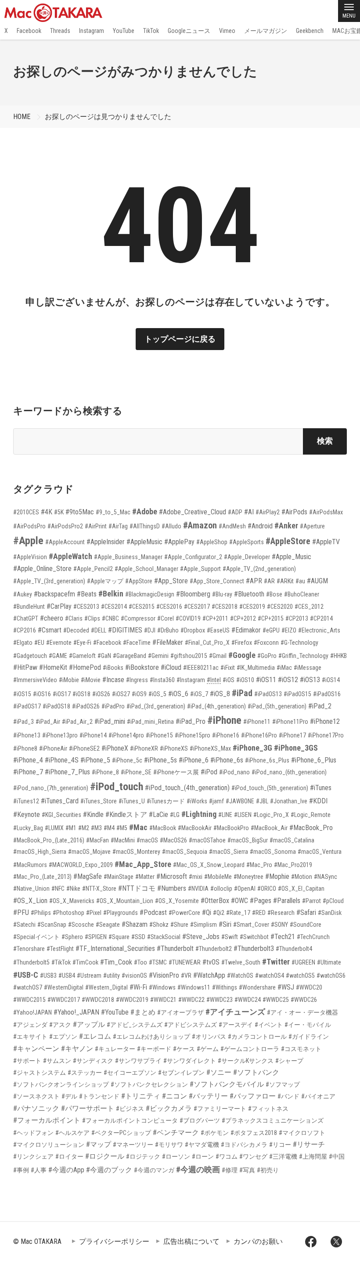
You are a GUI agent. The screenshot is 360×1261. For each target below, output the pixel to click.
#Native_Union (31, 888)
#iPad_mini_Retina (150, 721)
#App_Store (171, 581)
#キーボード (154, 1048)
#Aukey (22, 594)
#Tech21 (282, 936)
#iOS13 (310, 680)
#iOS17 (62, 693)
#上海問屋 (313, 1156)
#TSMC (158, 962)
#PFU (21, 912)
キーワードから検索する (67, 410)
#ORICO (266, 888)
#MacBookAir (195, 827)
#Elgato (22, 642)
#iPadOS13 (268, 693)
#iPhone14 (93, 735)
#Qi (206, 912)
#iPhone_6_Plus (313, 760)
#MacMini (123, 840)
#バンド (288, 1096)
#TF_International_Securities (115, 948)
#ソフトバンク (256, 1072)
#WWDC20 (309, 987)
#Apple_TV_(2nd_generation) (259, 568)
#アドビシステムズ (190, 1024)
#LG (175, 814)
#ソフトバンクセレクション (149, 1084)
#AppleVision (30, 556)
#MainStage (118, 876)
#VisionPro (164, 975)
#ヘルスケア (72, 1132)
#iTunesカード (166, 801)
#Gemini (158, 655)
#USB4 (66, 975)
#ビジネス (130, 1108)
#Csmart (49, 630)
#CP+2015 (271, 618)
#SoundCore (305, 924)
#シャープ (289, 1060)
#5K (59, 512)
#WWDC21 (163, 999)
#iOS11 (266, 680)
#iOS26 (101, 693)
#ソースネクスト (36, 1096)
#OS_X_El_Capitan (301, 888)
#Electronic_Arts (319, 630)
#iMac (284, 667)
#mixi (195, 876)
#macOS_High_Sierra (39, 851)
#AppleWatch (70, 556)
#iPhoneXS (174, 748)
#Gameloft (82, 655)
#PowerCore (184, 912)
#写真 (247, 1170)
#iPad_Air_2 (77, 721)
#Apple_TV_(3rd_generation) (49, 581)
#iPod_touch (116, 786)
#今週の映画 (198, 1169)
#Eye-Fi (82, 642)
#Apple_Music (291, 557)
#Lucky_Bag (28, 827)
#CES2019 (252, 606)
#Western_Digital (106, 987)
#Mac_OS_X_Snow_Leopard (209, 864)
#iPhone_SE (136, 772)
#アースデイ (236, 1024)
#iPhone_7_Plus (67, 772)
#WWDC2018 (98, 999)
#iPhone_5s (160, 760)
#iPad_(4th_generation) (216, 706)
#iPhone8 (25, 748)
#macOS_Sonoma (273, 851)
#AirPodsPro (29, 526)
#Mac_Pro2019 (293, 864)
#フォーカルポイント (46, 1120)
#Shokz (159, 924)
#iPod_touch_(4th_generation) (187, 788)
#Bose (274, 594)
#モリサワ (169, 1144)
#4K (46, 512)
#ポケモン (215, 1132)
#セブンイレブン (181, 1072)
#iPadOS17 (27, 706)
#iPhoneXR (144, 748)
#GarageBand (129, 655)
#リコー (280, 1144)
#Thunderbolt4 (294, 948)
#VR (186, 975)
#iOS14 (331, 679)
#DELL (98, 630)
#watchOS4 (269, 975)
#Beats (87, 594)
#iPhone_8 (105, 772)
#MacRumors (30, 864)
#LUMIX (54, 827)
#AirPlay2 (268, 512)
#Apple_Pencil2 (93, 568)
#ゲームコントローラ (249, 1048)
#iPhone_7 (28, 772)
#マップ (98, 1144)
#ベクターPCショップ (121, 1132)
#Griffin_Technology (303, 655)
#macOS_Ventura (320, 851)
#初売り (268, 1170)
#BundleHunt (29, 606)
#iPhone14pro (126, 735)
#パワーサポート (87, 1108)
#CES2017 (197, 606)
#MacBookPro (231, 827)
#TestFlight (60, 948)
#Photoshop (68, 912)
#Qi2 (218, 912)
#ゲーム (208, 1048)
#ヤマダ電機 (202, 1144)
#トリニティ (140, 1096)
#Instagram (190, 679)
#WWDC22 (191, 999)
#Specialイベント (36, 936)
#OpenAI (245, 888)
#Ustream (89, 975)
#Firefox (241, 642)
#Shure (179, 924)
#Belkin (110, 593)
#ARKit (285, 581)
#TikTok (61, 962)
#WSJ (285, 987)
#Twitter (276, 961)
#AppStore (138, 581)
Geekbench (310, 30)
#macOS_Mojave (89, 851)
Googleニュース (189, 30)
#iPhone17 (292, 735)
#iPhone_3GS (296, 747)
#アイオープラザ (180, 1012)
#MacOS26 (173, 840)
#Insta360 (162, 679)
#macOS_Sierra (228, 851)
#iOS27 (121, 693)
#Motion (301, 876)
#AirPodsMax (326, 512)
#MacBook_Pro (311, 828)
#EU (39, 642)
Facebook (29, 30)
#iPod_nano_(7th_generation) (50, 787)
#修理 (230, 1170)
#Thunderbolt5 (31, 962)
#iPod (209, 772)
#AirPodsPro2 (65, 526)
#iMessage (307, 667)
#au (300, 581)
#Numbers (171, 888)
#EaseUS (218, 630)
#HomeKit (53, 667)
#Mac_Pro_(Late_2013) (42, 876)
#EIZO (288, 630)
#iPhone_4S (62, 760)
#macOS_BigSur (247, 840)
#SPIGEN (96, 936)
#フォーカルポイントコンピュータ (130, 1120)
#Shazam (135, 924)
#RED (259, 912)
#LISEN (243, 814)
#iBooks (113, 667)
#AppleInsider (105, 542)
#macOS (147, 840)
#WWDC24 (247, 999)
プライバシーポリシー (114, 1241)
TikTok (151, 30)
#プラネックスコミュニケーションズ (273, 1120)
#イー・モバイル (307, 1024)
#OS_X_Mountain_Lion (124, 900)
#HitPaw (25, 667)
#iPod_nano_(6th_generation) (289, 772)
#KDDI (318, 801)
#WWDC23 (219, 999)
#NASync (325, 876)
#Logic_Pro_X (271, 814)
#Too (140, 962)
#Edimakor (246, 630)
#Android (260, 526)
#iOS (228, 679)
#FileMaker (167, 642)
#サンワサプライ (138, 1060)
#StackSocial (163, 936)
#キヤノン (77, 1048)
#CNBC (110, 618)
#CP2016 (24, 630)
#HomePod (85, 667)
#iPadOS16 (327, 693)
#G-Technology (299, 642)
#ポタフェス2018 (253, 1132)
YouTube (123, 30)
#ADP (235, 512)
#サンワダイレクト (189, 1060)
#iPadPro (113, 706)
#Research (281, 912)
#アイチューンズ (235, 1011)
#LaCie (158, 814)
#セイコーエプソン (130, 1072)
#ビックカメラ (169, 1108)
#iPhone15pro (192, 735)
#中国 (337, 1156)
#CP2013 (296, 618)
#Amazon (200, 525)
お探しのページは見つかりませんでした (108, 116)
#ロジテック (143, 1156)
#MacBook (162, 827)
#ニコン (174, 1096)
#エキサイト (30, 1036)
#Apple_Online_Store (42, 568)
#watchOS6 (331, 975)
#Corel (165, 618)
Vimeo (227, 30)
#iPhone (224, 720)
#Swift (229, 936)
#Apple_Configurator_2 (193, 556)
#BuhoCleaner (301, 594)
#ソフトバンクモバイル (227, 1084)
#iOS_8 (220, 694)
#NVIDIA (198, 888)
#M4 (109, 827)
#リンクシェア (33, 1156)
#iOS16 (42, 693)
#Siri (225, 924)
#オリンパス (209, 1036)
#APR (254, 581)
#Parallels (286, 900)
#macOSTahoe (207, 840)
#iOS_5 (157, 693)
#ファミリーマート (220, 1108)
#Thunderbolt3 (254, 948)
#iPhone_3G (252, 747)
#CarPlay (59, 606)
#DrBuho (168, 630)
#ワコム (227, 1156)
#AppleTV (326, 542)
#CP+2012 (243, 618)
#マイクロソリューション (48, 1144)
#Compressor (138, 618)
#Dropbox (192, 630)
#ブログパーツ (200, 1120)
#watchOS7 (27, 987)
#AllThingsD (145, 526)
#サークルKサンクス (246, 1060)
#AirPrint (96, 526)
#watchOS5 (300, 975)
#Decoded (76, 630)
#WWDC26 (304, 999)
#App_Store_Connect (217, 581)
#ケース (184, 1048)
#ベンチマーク (176, 1132)
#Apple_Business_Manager (128, 556)
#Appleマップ (105, 581)
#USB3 (48, 975)
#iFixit (227, 667)
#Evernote (59, 642)
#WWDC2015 (29, 999)
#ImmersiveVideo (35, 679)
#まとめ (142, 1012)
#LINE (225, 814)
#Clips (92, 618)
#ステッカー (85, 1072)
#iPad (242, 693)
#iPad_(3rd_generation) (155, 706)
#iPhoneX (114, 748)
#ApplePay (179, 542)
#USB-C (25, 974)
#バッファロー (253, 1096)
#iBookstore (142, 667)
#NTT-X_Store (99, 888)
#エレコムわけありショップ (151, 1036)
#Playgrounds (120, 912)
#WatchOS (240, 975)
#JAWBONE (240, 801)
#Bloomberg (193, 594)
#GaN (104, 655)
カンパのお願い (258, 1241)
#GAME (58, 655)
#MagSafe (87, 876)
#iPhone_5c (127, 760)
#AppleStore (288, 541)
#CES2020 (280, 606)
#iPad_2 (319, 706)
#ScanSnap (51, 924)
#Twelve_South (240, 962)
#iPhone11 (256, 721)
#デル (69, 1096)
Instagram (91, 30)
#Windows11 (193, 987)
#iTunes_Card (60, 801)
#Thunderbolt (175, 948)
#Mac (138, 827)
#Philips (41, 912)
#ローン (203, 1156)
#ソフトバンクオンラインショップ (61, 1084)
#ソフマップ (283, 1084)
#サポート (27, 1060)
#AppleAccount (65, 542)
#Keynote (26, 814)
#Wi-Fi (138, 987)
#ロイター (69, 1156)
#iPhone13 (26, 735)
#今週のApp (66, 1170)
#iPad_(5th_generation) (277, 706)
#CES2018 (225, 606)
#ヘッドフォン (33, 1132)
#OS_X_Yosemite (177, 900)
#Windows (162, 987)
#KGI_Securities (61, 814)
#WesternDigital (63, 987)
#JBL (262, 801)
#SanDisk (330, 912)
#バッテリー (208, 1096)
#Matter (145, 876)
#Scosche (81, 924)
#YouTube (115, 1012)
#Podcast (153, 912)
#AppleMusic (144, 542)
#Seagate (108, 924)
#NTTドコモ (136, 888)
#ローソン (176, 1156)
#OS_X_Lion (30, 900)
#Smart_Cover (251, 924)
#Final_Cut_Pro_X (207, 642)
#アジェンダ (30, 1024)
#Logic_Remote (311, 814)
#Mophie (277, 876)
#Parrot (311, 900)
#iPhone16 (225, 735)
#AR (269, 581)
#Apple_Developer (247, 556)
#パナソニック (36, 1108)
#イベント (269, 1024)
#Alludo (171, 526)
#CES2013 (86, 606)
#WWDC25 (276, 999)
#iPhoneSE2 (84, 748)
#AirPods (294, 512)
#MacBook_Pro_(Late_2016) (48, 840)
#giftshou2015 (188, 655)
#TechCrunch (313, 936)
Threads (60, 30)
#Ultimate (329, 962)
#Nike (73, 888)
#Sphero (72, 936)
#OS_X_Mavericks (71, 900)
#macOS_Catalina (292, 840)
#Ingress (137, 679)
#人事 (39, 1170)
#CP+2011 (215, 618)
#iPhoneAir (53, 748)
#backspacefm (54, 594)
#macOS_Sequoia (184, 851)
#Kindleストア (126, 814)
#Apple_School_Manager (146, 568)
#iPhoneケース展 (176, 772)
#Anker (286, 525)
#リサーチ (309, 1144)
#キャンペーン (36, 1048)
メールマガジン (265, 30)
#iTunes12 (26, 801)
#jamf (216, 801)
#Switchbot (254, 936)
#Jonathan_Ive (288, 801)
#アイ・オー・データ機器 (302, 1012)
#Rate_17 (238, 912)
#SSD (138, 936)
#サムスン (57, 1060)
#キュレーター (115, 1048)
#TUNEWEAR (185, 962)
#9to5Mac (79, 512)
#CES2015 (142, 606)
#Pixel (93, 912)
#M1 (70, 827)
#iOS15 (22, 693)
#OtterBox (215, 900)
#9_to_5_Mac (113, 512)
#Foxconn (266, 642)
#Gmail (218, 655)
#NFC (58, 888)
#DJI (149, 630)
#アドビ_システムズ (134, 1024)
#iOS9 (139, 693)
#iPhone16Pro (259, 735)
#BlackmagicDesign (149, 594)
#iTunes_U (132, 801)
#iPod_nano (234, 772)
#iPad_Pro (190, 721)
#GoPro (267, 655)
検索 (325, 440)
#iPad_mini (109, 721)
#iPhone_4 (28, 760)
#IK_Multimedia (256, 667)
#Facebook (107, 642)
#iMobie (69, 679)
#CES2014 (114, 606)
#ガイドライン (308, 1036)
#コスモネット (301, 1048)
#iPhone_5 (95, 760)
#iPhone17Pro (326, 735)
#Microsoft (171, 876)
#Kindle (93, 814)
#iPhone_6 (194, 760)
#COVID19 (188, 618)
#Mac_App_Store (143, 864)
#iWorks (197, 801)
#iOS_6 (178, 694)
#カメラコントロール (257, 1036)
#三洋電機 (283, 1156)
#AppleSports (246, 542)
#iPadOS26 (86, 706)
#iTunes (320, 788)
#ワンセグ (253, 1156)
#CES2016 (169, 606)
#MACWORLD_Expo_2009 (81, 864)
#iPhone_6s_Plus (267, 760)
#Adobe (144, 511)
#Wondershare (257, 987)
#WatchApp (209, 975)
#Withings (224, 987)
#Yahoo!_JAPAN (76, 1012)
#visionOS (134, 975)
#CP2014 (321, 618)
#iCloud (171, 667)
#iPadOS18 (56, 706)
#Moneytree (248, 876)
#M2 (83, 827)
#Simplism (203, 924)
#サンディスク (93, 1060)
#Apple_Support (200, 568)
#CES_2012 (309, 606)
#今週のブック (109, 1170)
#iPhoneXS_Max (210, 748)
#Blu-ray (222, 594)
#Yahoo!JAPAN (32, 1012)
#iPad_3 (23, 721)
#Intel (214, 679)
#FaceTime (137, 642)
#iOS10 (245, 679)
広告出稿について (191, 1241)
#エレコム (95, 1036)
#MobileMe (218, 876)
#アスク (60, 1024)
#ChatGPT (25, 618)
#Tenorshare (29, 948)
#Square (119, 936)
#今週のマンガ (154, 1170)
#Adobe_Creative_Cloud (192, 512)
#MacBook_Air (269, 827)
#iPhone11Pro (290, 721)
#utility (111, 975)
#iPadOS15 (297, 693)
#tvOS (211, 962)
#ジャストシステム (39, 1072)
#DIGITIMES (125, 630)
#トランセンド (99, 1096)
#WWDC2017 (63, 999)
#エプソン (63, 1036)
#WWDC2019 (132, 999)
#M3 (96, 827)
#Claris (74, 618)
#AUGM (317, 581)
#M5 (121, 827)
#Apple (28, 541)
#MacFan (97, 840)
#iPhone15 (159, 735)
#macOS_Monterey (136, 851)
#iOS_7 (199, 693)
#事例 (21, 1170)
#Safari (306, 912)
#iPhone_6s (226, 760)
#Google (242, 655)
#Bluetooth (249, 594)
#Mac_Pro (259, 864)
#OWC (239, 900)
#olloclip (221, 888)
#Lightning (198, 814)
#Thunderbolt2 (213, 948)
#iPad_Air (48, 721)
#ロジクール (104, 1156)
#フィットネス (268, 1108)
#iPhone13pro (60, 735)
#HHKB (338, 655)
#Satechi (24, 924)
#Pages (260, 900)
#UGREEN (303, 962)
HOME (21, 116)
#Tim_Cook (116, 962)
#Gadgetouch (30, 655)
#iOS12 (288, 680)
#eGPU (271, 630)
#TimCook (85, 962)
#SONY (279, 924)
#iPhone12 (325, 721)
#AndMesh (232, 526)
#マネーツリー (133, 1144)
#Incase (113, 680)
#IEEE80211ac (201, 667)
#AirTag (118, 526)
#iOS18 (81, 693)
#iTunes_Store (98, 801)
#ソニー (218, 1072)
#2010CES (26, 512)
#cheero (51, 618)
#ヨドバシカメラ (244, 1144)
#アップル (89, 1024)
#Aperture (312, 526)
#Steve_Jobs (201, 936)
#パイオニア (318, 1096)
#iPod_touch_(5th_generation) (269, 787)
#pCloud (333, 900)
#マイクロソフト (302, 1132)
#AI (249, 512)
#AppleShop (211, 542)
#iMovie (91, 679)
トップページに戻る (180, 338)
